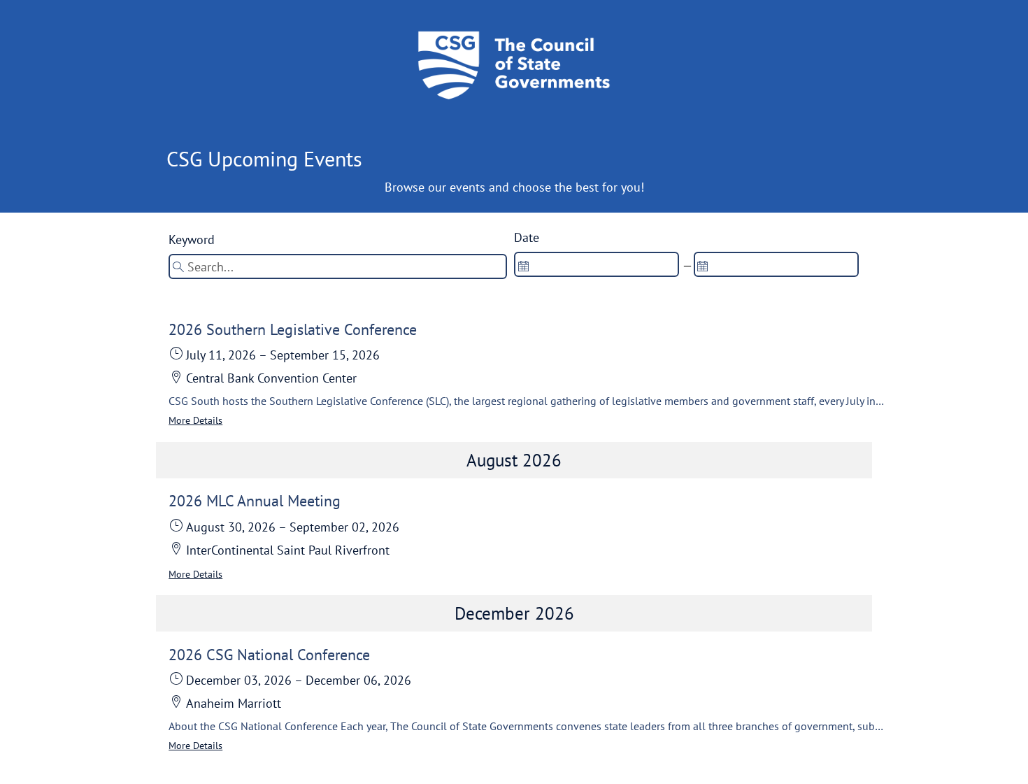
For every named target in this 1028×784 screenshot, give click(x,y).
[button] (526, 374)
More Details (195, 420)
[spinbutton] (596, 264)
